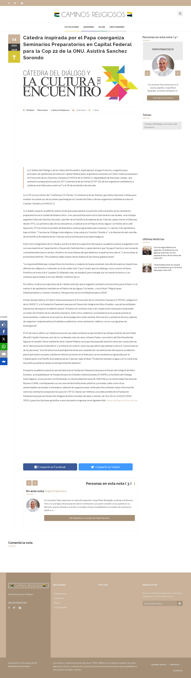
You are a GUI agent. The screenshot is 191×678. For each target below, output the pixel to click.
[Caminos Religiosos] (95, 14)
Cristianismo (116, 26)
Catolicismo (71, 26)
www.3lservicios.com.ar (19, 666)
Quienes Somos (158, 664)
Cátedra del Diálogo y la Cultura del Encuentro (160, 125)
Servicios (174, 664)
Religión (30, 110)
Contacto (178, 670)
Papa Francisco (56, 491)
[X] (3, 339)
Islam (101, 26)
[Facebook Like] (3, 324)
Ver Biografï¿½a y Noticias (163, 98)
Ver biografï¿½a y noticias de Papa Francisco (89, 518)
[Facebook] (10, 3)
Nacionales (42, 110)
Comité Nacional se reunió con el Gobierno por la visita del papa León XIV (168, 267)
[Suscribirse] (179, 603)
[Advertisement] (80, 142)
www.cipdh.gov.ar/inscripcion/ (122, 400)
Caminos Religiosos (60, 110)
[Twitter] (16, 3)
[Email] (3, 354)
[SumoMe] (3, 361)
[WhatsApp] (3, 346)
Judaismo (88, 26)
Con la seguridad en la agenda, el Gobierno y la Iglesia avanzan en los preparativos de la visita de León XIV (167, 253)
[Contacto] (22, 3)
